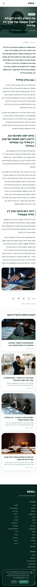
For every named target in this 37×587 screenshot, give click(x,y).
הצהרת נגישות (31, 567)
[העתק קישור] (13, 298)
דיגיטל (33, 517)
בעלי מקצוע (32, 514)
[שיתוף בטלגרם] (18, 298)
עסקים (33, 538)
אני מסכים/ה (23, 582)
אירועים (33, 508)
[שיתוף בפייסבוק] (24, 298)
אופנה (16, 505)
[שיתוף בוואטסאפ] (29, 298)
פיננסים (33, 541)
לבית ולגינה (15, 523)
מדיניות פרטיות (31, 561)
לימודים (33, 526)
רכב (34, 544)
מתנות (33, 532)
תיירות (16, 544)
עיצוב (16, 535)
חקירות (16, 520)
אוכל (34, 505)
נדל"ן (16, 532)
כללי (34, 523)
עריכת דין (31, 14)
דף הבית (33, 42)
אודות (33, 555)
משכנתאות (32, 529)
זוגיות (33, 520)
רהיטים (16, 541)
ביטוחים (33, 511)
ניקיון (33, 535)
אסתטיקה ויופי (13, 508)
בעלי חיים (15, 511)
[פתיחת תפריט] (4, 3)
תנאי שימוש (32, 564)
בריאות (16, 514)
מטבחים (15, 526)
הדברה (16, 517)
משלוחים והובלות (13, 529)
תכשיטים (32, 546)
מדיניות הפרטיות (20, 578)
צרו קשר (33, 558)
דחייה (14, 582)
